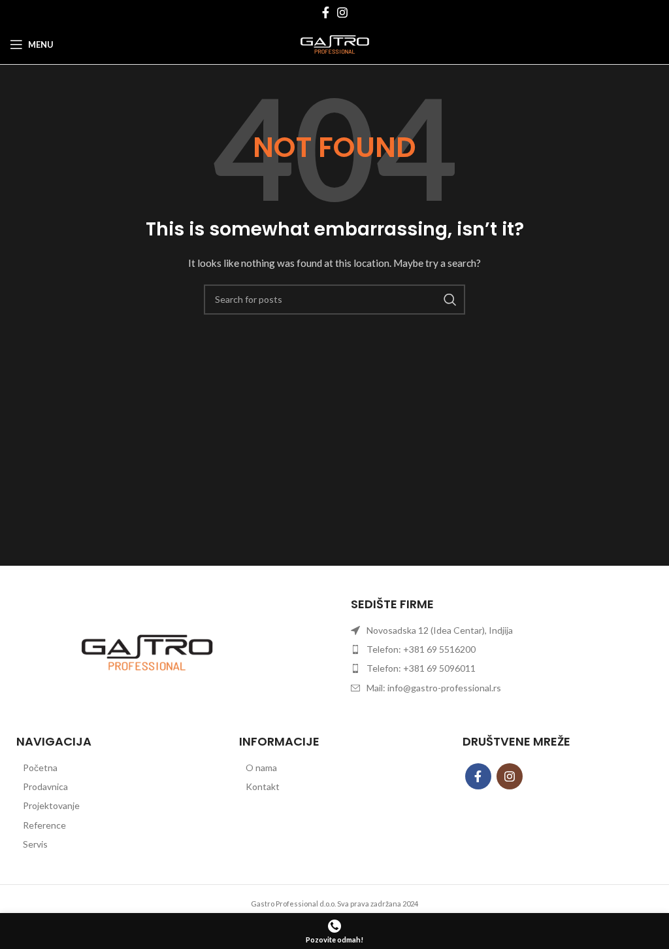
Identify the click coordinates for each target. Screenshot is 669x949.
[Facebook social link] (325, 12)
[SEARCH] (450, 300)
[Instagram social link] (342, 12)
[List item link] (111, 768)
